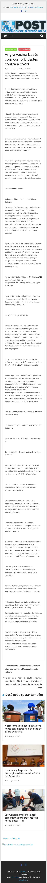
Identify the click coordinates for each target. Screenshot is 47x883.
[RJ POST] (5, 36)
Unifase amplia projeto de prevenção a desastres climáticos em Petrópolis (22, 773)
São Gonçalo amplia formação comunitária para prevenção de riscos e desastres (21, 817)
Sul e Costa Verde (11, 49)
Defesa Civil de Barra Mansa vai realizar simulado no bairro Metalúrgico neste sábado (22, 669)
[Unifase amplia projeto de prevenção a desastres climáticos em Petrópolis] (23, 746)
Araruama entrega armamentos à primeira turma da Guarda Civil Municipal (26, 8)
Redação (28, 69)
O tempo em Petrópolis (11, 838)
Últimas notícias (24, 49)
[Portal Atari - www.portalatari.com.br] (18, 845)
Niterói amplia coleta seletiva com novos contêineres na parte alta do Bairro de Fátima (23, 728)
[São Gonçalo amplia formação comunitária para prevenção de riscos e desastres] (23, 790)
